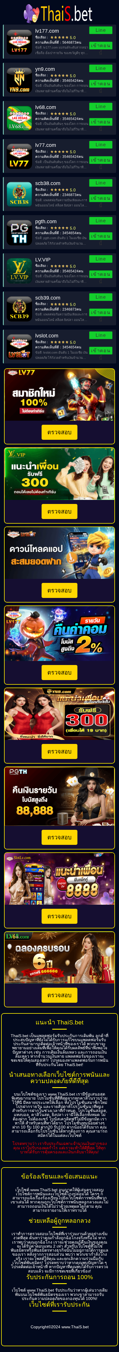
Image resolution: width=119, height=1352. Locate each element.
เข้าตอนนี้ (101, 46)
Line (101, 30)
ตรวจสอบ (59, 432)
